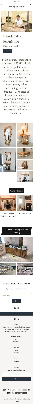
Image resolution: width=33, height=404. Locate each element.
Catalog (16, 353)
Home (16, 350)
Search (16, 339)
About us (16, 359)
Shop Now (8, 51)
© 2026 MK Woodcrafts (9, 399)
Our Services (16, 357)
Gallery (17, 355)
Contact (16, 361)
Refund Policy (16, 341)
